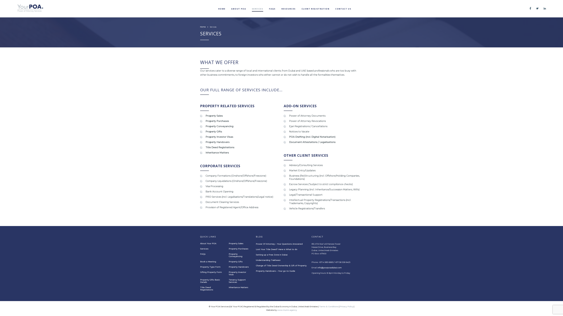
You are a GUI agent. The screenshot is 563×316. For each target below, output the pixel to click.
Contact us (343, 8)
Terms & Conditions (329, 306)
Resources (289, 8)
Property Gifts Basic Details (210, 281)
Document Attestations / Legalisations (312, 142)
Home (221, 8)
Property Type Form (210, 267)
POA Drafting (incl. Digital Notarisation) (312, 136)
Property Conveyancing (219, 126)
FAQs (272, 8)
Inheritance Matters (217, 152)
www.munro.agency (287, 310)
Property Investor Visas (219, 136)
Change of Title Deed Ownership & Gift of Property (281, 265)
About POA (238, 8)
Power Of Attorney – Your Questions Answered (279, 244)
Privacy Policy (346, 306)
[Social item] (530, 9)
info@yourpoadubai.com (330, 267)
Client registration (316, 8)
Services (257, 8)
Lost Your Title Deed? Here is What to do (277, 249)
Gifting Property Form (211, 272)
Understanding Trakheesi (268, 260)
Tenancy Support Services (237, 281)
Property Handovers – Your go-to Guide (275, 271)
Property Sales (214, 115)
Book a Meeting (208, 261)
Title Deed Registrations (220, 147)
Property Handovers (218, 142)
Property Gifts (214, 131)
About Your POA (208, 243)
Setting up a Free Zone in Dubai (272, 255)
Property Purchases (217, 121)
